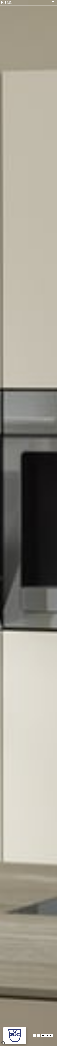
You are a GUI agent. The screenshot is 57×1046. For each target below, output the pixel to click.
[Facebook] (34, 1035)
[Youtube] (43, 1035)
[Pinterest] (47, 1035)
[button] (53, 2)
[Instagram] (38, 1035)
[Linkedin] (51, 1035)
